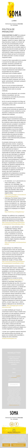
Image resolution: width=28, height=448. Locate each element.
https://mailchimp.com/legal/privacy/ (14, 212)
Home (14, 429)
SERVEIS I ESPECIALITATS (14, 432)
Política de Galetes (21, 442)
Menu (15, 20)
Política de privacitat (18, 445)
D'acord (6, 445)
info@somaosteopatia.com (16, 279)
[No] (26, 441)
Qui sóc (14, 430)
